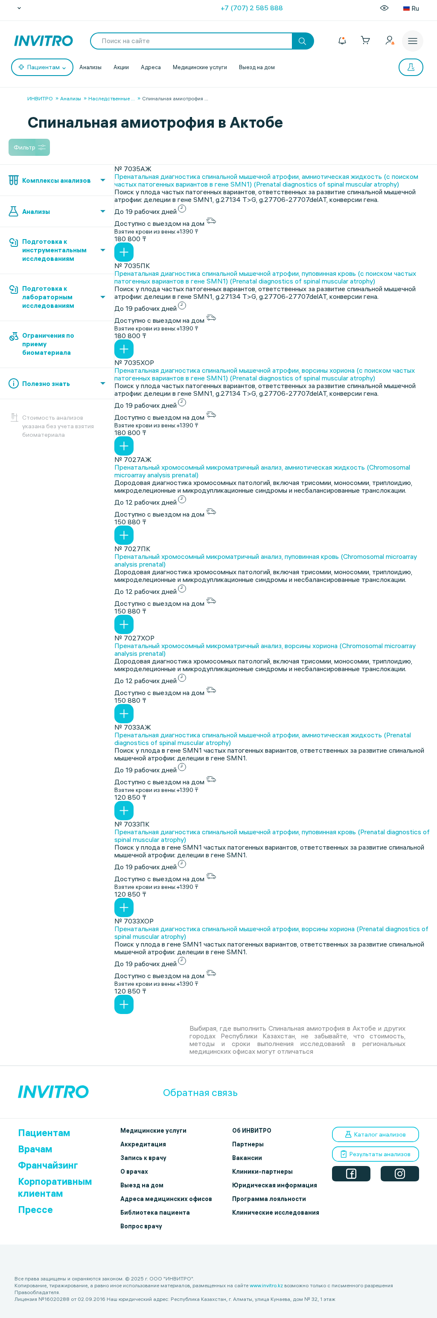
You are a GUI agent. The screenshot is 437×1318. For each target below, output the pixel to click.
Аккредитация (143, 1144)
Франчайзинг (48, 1165)
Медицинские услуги (200, 67)
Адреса (151, 67)
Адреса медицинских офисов (166, 1199)
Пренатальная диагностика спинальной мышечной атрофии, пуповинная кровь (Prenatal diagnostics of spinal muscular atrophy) (272, 835)
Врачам (35, 1149)
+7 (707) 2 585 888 (252, 7)
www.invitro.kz (266, 1285)
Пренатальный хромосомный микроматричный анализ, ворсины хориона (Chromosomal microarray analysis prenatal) (265, 649)
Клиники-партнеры (262, 1171)
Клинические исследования (275, 1212)
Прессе (35, 1210)
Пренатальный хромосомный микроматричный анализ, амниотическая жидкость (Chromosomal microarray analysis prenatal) (262, 471)
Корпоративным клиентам (55, 1187)
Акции (121, 67)
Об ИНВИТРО (251, 1130)
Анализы (90, 67)
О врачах (134, 1171)
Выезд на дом (257, 67)
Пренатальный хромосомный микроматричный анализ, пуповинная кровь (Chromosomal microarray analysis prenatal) (265, 560)
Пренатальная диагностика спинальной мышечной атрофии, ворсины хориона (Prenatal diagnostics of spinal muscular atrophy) (271, 932)
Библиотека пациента (155, 1212)
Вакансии (247, 1158)
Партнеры (248, 1144)
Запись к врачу (143, 1158)
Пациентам (44, 1133)
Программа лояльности (269, 1199)
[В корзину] (124, 252)
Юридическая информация (274, 1185)
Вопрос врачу (141, 1226)
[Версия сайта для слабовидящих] (384, 8)
